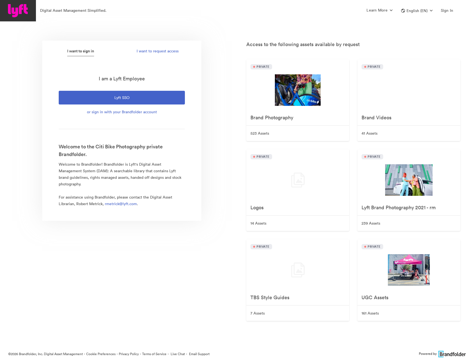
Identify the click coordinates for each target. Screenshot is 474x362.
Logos (257, 207)
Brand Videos (376, 117)
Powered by (428, 353)
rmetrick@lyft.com (121, 203)
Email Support (199, 354)
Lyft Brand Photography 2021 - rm (399, 207)
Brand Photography (271, 117)
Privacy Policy (129, 354)
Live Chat (177, 354)
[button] (417, 10)
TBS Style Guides (269, 297)
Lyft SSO (121, 97)
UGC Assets (375, 297)
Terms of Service (154, 354)
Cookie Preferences (100, 354)
